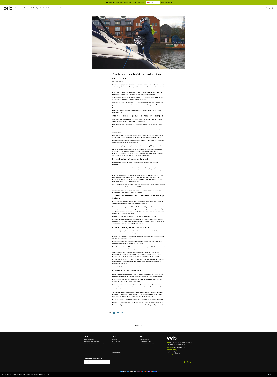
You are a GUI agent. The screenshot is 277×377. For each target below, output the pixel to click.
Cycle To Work (116, 341)
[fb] (114, 313)
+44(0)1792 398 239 (139, 2)
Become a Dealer (116, 352)
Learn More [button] (46, 374)
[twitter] (118, 313)
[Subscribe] (108, 362)
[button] (266, 7)
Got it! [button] (269, 374)
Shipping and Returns (145, 341)
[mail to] (122, 313)
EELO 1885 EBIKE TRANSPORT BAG (92, 341)
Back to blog (139, 326)
